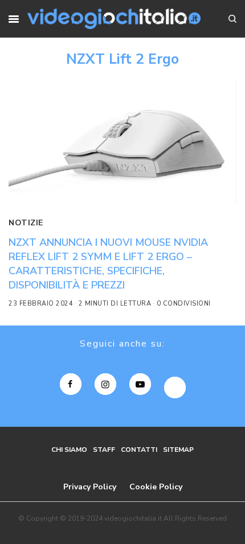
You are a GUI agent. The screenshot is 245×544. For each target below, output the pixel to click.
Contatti (139, 449)
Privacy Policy (89, 486)
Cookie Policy (155, 486)
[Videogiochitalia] (113, 19)
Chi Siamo (69, 449)
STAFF (104, 449)
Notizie (26, 222)
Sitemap (178, 449)
